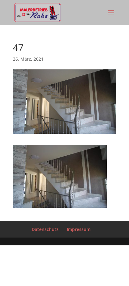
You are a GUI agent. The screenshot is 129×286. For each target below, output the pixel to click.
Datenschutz (45, 229)
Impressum (78, 229)
